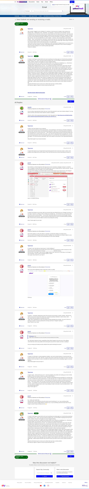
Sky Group (70, 482)
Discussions (32, 1)
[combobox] (47, 11)
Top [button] (86, 482)
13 (29, 390)
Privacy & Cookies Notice (38, 482)
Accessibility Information (49, 482)
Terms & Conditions (28, 482)
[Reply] (71, 52)
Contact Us (64, 482)
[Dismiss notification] (73, 4)
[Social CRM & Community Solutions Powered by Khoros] (84, 486)
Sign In (72, 1)
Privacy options (19, 482)
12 (29, 366)
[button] (72, 28)
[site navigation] (15, 2)
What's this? (22, 61)
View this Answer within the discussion (36, 92)
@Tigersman (31, 336)
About (46, 1)
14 (29, 407)
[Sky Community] (22, 2)
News (37, 1)
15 (29, 96)
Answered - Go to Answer (21, 24)
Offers (51, 1)
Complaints (57, 482)
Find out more (47, 108)
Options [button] (70, 19)
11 (29, 348)
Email (44, 7)
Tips (42, 1)
